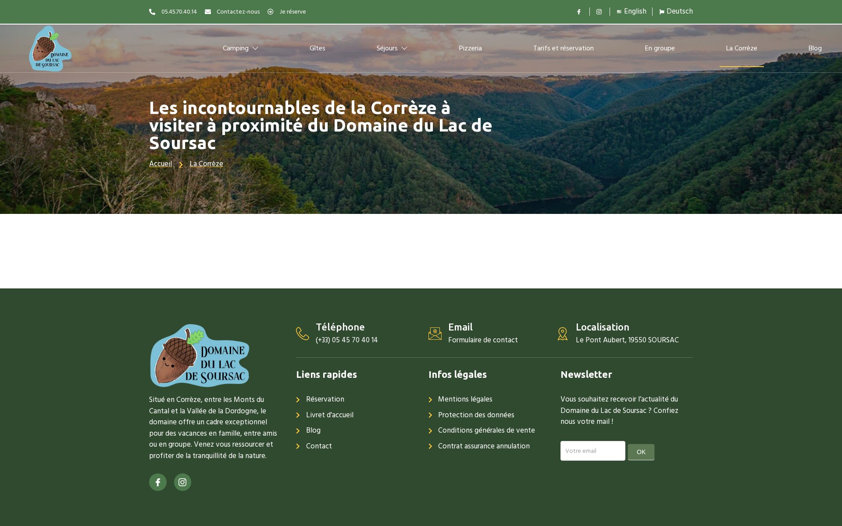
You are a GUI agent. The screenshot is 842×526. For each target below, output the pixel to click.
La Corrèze (741, 48)
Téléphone (340, 326)
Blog (815, 48)
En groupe (660, 48)
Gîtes (317, 48)
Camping (236, 48)
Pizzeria (470, 48)
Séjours (387, 48)
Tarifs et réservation (563, 48)
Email (460, 326)
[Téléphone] (302, 333)
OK (641, 451)
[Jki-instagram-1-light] (183, 482)
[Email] (435, 333)
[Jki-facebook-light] (158, 482)
